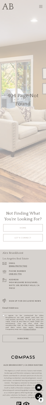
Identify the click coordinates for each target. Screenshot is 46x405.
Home (23, 228)
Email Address (11, 308)
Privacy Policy (30, 329)
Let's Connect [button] (23, 238)
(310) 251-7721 (15, 274)
